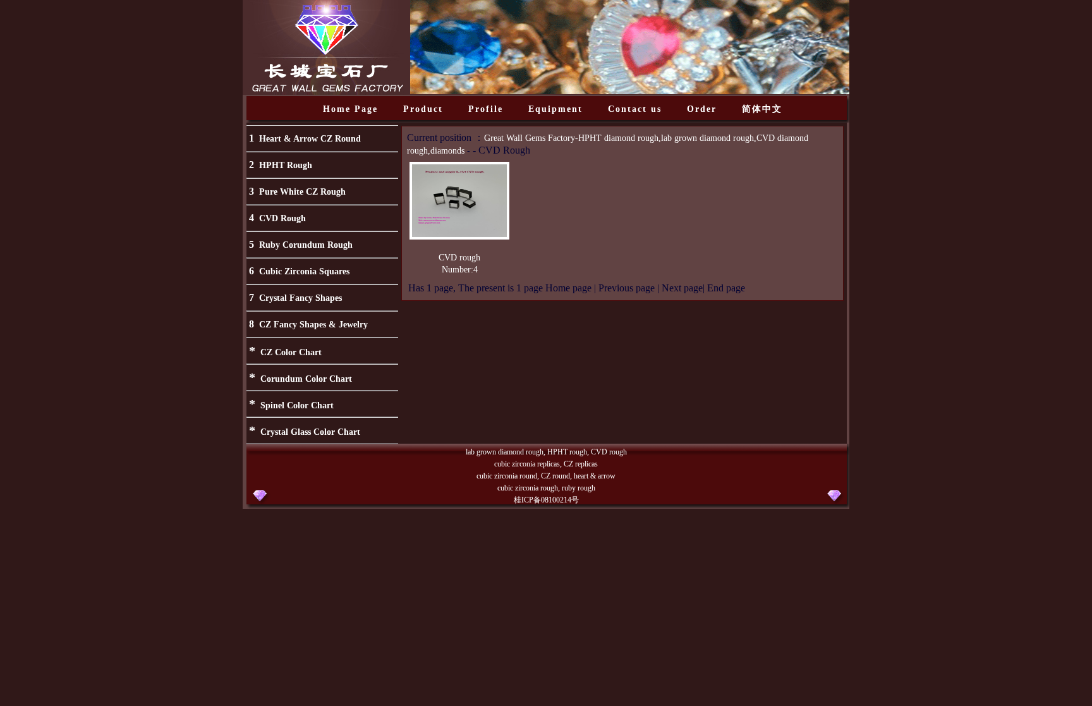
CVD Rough (282, 218)
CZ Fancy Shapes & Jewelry (313, 324)
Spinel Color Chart (297, 405)
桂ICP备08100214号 (546, 500)
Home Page (350, 109)
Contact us (635, 109)
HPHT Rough (285, 165)
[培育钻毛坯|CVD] (459, 234)
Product (423, 109)
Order (702, 109)
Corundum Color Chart (306, 379)
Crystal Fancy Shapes (300, 298)
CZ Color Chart (291, 352)
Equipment (555, 109)
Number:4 (460, 269)
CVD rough (459, 257)
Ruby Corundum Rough (306, 245)
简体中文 (762, 109)
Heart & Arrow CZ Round (310, 138)
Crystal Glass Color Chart (310, 432)
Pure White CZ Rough (302, 192)
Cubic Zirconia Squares (304, 271)
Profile (485, 109)
